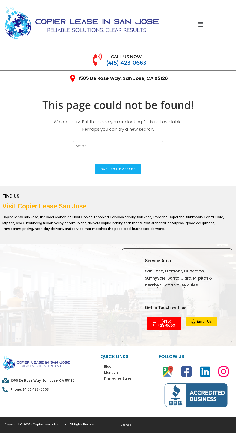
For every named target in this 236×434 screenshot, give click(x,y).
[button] (200, 24)
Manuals (111, 372)
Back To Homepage (118, 169)
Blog (108, 366)
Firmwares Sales (118, 378)
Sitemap (126, 425)
